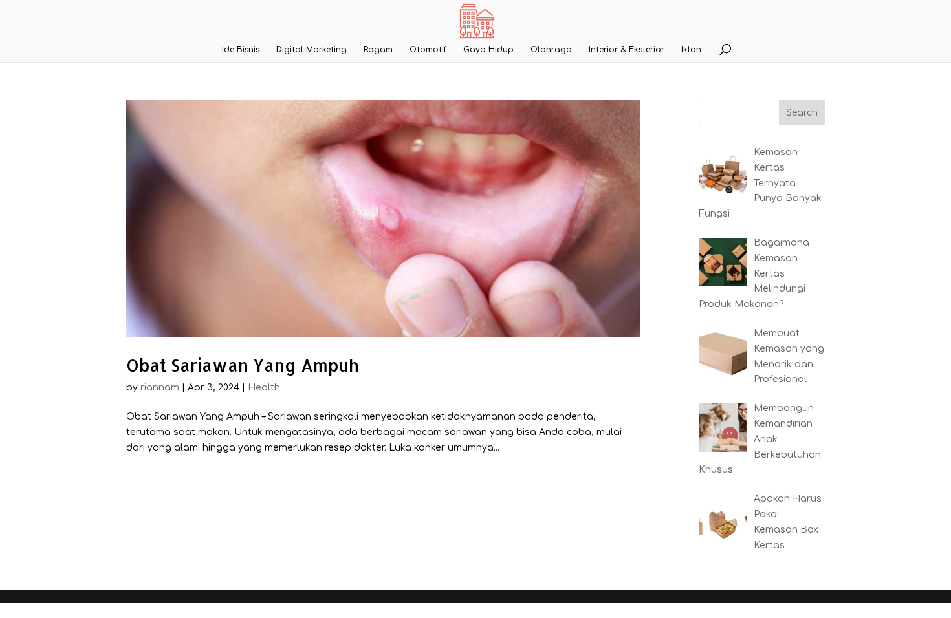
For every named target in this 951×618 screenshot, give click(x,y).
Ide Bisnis (240, 49)
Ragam (378, 49)
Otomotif (428, 49)
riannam (159, 387)
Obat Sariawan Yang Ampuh (242, 365)
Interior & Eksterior (626, 49)
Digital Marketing (311, 49)
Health (264, 387)
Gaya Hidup (488, 49)
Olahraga (551, 49)
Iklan (691, 49)
